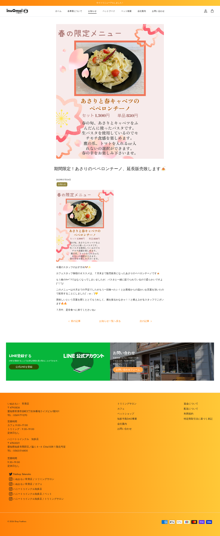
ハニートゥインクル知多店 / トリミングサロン (38, 499)
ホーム (58, 11)
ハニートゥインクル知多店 (27, 489)
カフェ (121, 408)
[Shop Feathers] (17, 11)
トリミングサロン (126, 403)
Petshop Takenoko (21, 474)
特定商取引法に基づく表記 (198, 418)
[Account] (205, 11)
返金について (191, 403)
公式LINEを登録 (24, 367)
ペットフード (109, 11)
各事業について (74, 11)
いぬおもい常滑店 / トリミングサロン (33, 479)
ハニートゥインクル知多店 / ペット (32, 494)
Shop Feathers (20, 521)
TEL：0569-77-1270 (17, 415)
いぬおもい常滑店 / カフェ (27, 484)
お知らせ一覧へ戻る (110, 321)
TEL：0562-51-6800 (17, 450)
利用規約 (188, 413)
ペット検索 (126, 11)
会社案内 (142, 11)
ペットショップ (125, 413)
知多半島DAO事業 (127, 418)
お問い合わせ (158, 11)
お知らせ (92, 11)
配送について (191, 408)
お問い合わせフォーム (128, 369)
